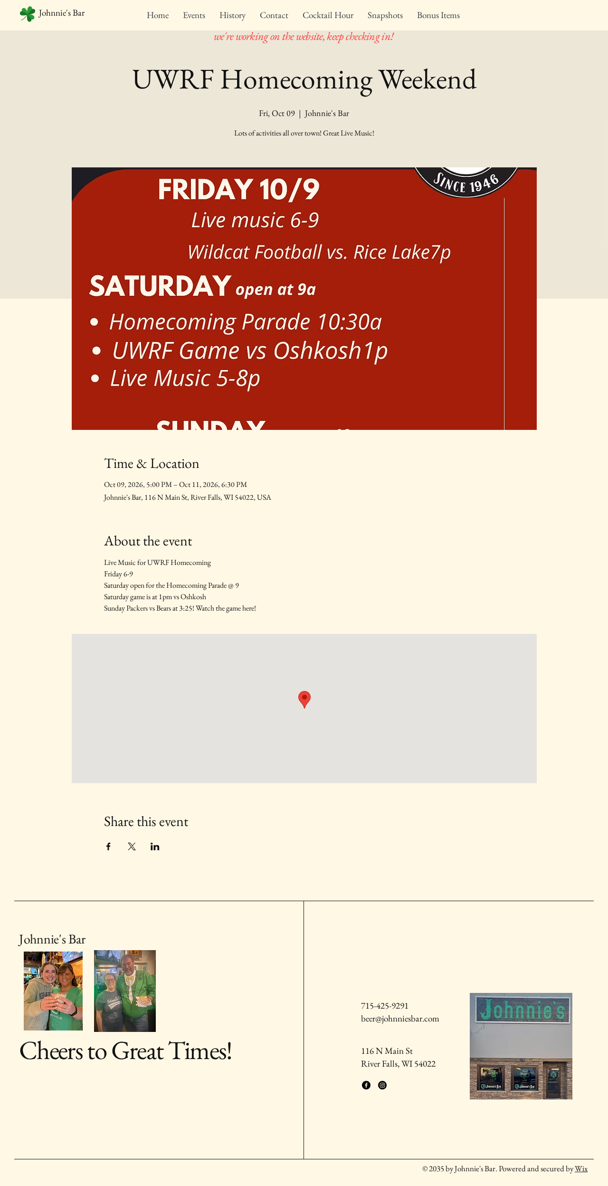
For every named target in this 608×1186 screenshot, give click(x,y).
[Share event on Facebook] (108, 846)
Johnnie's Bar (52, 938)
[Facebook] (366, 1085)
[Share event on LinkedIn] (155, 846)
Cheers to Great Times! (125, 1050)
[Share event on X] (131, 846)
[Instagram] (382, 1085)
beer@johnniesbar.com (400, 1018)
